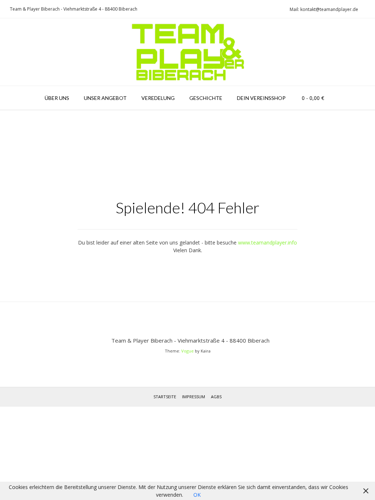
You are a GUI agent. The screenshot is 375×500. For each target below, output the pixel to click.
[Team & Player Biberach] (187, 52)
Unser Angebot (105, 98)
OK (197, 494)
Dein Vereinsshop (261, 98)
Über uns (57, 98)
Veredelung (158, 98)
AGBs (216, 396)
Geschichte (205, 98)
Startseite (164, 396)
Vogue (187, 351)
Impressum (193, 396)
